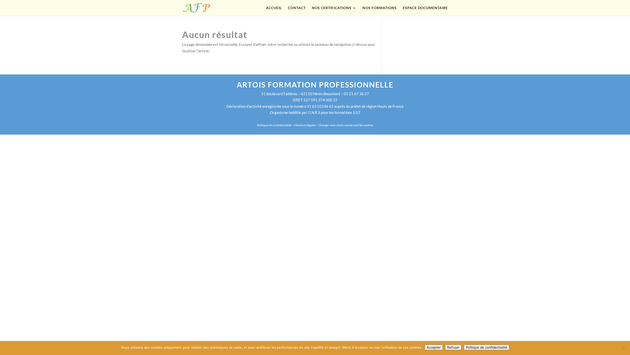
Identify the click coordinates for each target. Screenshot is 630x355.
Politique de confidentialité (486, 347)
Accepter (434, 347)
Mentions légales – (306, 125)
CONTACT (297, 8)
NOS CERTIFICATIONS (331, 8)
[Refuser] (623, 348)
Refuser (453, 347)
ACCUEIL (274, 8)
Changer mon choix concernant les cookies (345, 125)
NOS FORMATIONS (379, 8)
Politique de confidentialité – (275, 125)
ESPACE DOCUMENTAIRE (425, 8)
